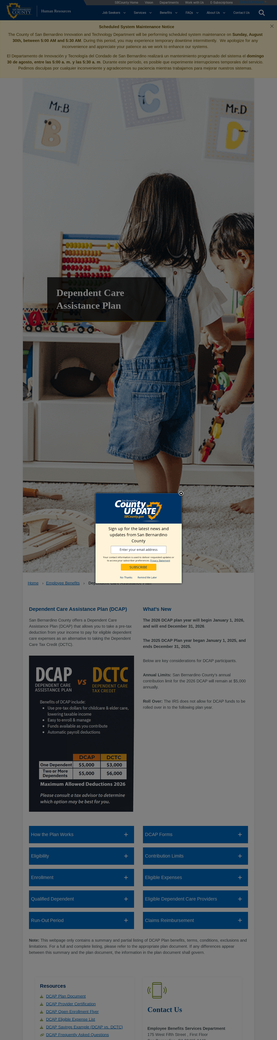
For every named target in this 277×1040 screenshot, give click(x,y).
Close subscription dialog (181, 494)
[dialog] (139, 538)
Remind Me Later (147, 577)
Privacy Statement (160, 560)
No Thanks (126, 577)
